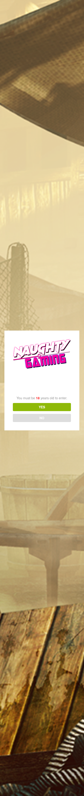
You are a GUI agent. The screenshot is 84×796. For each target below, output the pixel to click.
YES (42, 407)
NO (41, 418)
